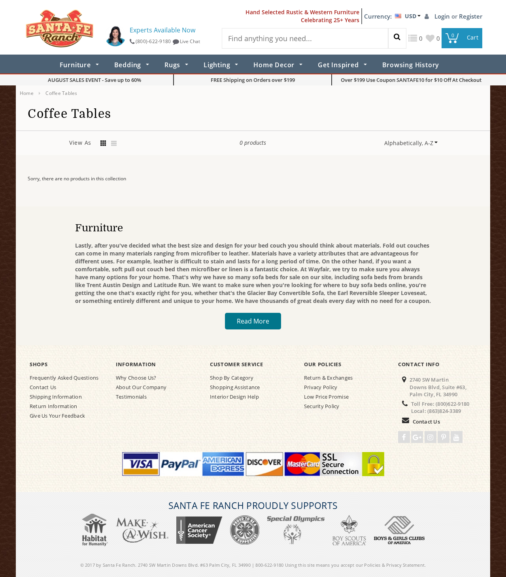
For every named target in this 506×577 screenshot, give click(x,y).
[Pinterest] (443, 437)
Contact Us (426, 421)
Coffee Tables (61, 93)
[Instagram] (430, 437)
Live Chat (190, 41)
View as (80, 142)
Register (470, 16)
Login (442, 16)
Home (27, 93)
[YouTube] (457, 437)
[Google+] (417, 437)
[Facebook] (404, 437)
